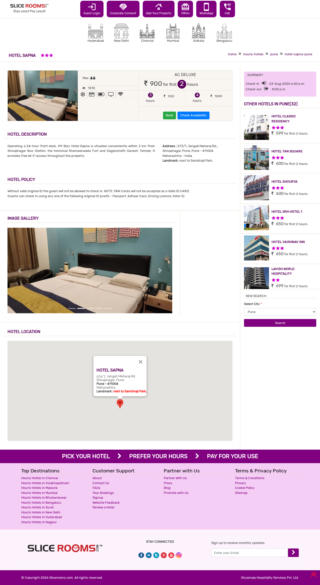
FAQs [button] (96, 488)
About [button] (97, 478)
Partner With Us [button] (175, 478)
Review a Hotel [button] (103, 507)
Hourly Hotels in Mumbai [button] (39, 493)
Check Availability (193, 115)
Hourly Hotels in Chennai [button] (39, 478)
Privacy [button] (240, 483)
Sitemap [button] (241, 493)
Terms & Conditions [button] (249, 478)
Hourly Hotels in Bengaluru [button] (41, 502)
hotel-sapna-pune (298, 54)
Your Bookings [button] (103, 493)
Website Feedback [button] (106, 502)
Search (280, 323)
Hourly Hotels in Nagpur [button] (39, 522)
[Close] (141, 362)
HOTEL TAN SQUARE (287, 151)
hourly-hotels (253, 54)
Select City (253, 304)
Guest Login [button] (92, 9)
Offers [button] (185, 9)
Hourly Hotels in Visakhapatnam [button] (45, 483)
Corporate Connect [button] (123, 9)
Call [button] (227, 9)
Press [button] (168, 483)
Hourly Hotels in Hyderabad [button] (41, 517)
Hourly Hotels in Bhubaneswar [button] (43, 497)
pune (274, 54)
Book (169, 115)
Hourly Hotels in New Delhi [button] (40, 512)
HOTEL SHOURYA (285, 181)
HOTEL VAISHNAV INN (288, 242)
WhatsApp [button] (206, 9)
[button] (120, 403)
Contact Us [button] (100, 483)
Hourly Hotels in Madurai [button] (39, 488)
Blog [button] (167, 488)
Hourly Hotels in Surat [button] (37, 507)
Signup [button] (97, 497)
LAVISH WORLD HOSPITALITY (283, 271)
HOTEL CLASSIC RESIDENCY (284, 118)
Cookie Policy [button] (244, 488)
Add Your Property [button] (158, 9)
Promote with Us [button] (176, 493)
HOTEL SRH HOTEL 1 (287, 211)
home (232, 54)
